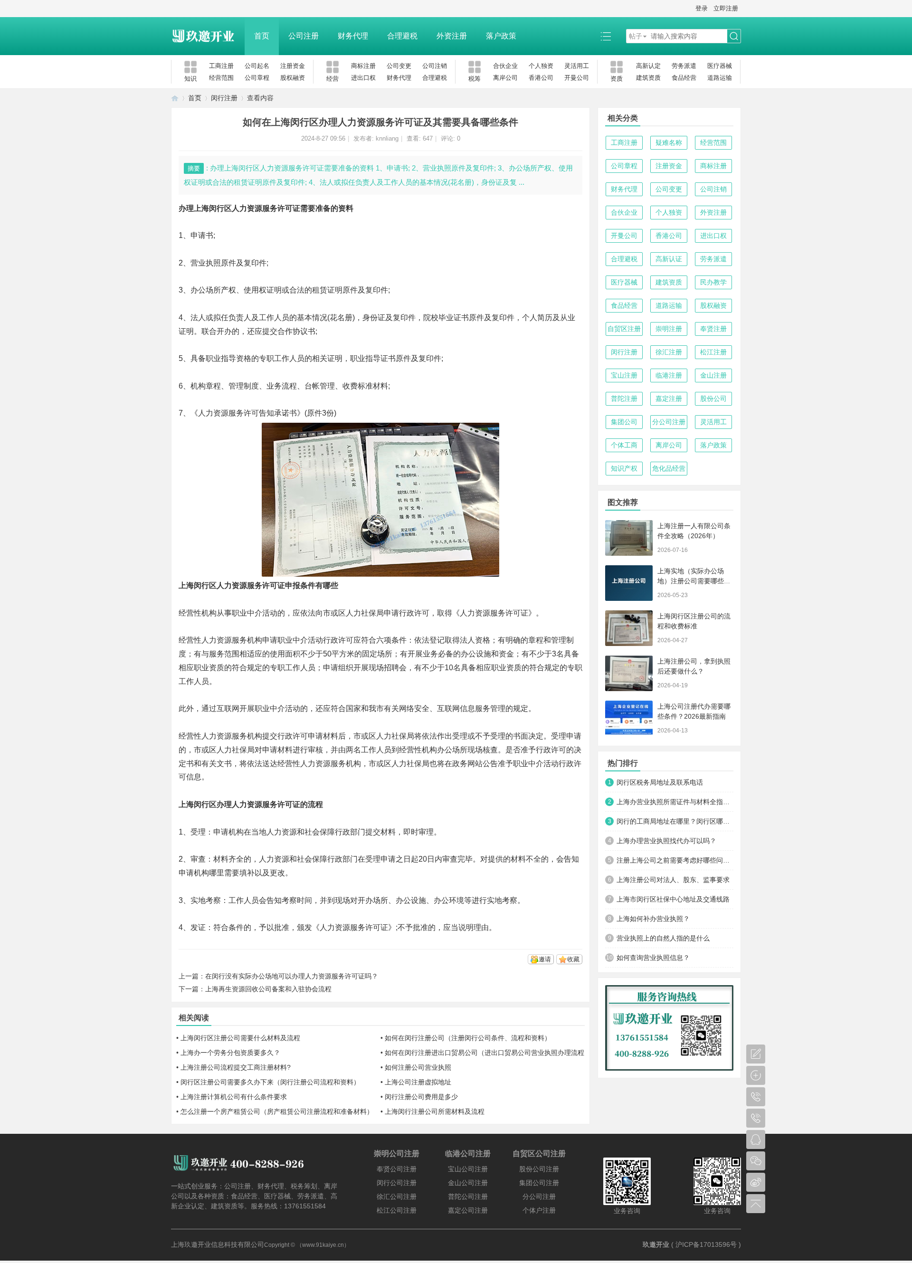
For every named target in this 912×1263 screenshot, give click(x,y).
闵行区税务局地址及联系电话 (660, 782)
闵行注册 (224, 98)
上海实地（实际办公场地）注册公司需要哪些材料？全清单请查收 (694, 581)
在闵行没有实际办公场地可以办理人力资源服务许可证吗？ (291, 976)
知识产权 (624, 468)
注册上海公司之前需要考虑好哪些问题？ (675, 860)
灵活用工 (576, 65)
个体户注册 (539, 1210)
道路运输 (719, 77)
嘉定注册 (669, 398)
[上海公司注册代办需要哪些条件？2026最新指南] (629, 718)
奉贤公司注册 (397, 1169)
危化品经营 (668, 468)
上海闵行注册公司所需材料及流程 (434, 1111)
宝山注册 (624, 375)
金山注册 (713, 375)
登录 (701, 8)
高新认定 (648, 65)
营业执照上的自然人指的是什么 (663, 938)
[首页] (175, 98)
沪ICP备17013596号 (706, 1244)
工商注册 (221, 65)
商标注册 (363, 65)
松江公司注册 (397, 1210)
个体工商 (624, 445)
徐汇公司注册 (397, 1196)
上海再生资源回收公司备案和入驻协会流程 (268, 989)
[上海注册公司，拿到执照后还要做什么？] (629, 673)
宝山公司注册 (468, 1169)
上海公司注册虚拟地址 (418, 1082)
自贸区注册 (624, 328)
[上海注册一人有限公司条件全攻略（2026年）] (629, 538)
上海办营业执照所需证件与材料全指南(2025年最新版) (675, 802)
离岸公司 (505, 77)
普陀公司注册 (468, 1196)
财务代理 (353, 36)
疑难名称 (669, 142)
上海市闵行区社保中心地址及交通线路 (673, 899)
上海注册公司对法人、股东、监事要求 (673, 879)
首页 (261, 36)
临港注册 (669, 375)
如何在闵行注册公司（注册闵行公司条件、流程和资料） (468, 1038)
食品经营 (684, 77)
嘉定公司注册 (468, 1210)
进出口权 (363, 77)
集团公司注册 (539, 1183)
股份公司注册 (539, 1169)
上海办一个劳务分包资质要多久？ (230, 1052)
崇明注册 (669, 328)
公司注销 (434, 65)
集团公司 (624, 422)
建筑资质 (648, 77)
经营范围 (221, 77)
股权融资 (292, 77)
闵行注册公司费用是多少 (421, 1097)
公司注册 (303, 36)
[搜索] (734, 36)
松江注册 (713, 352)
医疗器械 (719, 65)
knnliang (387, 138)
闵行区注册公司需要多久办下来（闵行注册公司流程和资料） (270, 1082)
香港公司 (541, 77)
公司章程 (257, 77)
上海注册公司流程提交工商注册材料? (235, 1067)
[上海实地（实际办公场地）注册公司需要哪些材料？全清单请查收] (629, 583)
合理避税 (402, 36)
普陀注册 (624, 398)
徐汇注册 (669, 352)
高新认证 (669, 259)
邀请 (545, 959)
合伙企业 (505, 65)
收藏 (573, 959)
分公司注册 (668, 422)
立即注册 (725, 8)
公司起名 (257, 65)
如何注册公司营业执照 (418, 1067)
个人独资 (541, 65)
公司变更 (399, 65)
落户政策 (501, 36)
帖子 (635, 36)
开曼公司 (576, 77)
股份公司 (713, 398)
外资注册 (452, 36)
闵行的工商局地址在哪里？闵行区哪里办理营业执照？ (675, 821)
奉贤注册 (713, 328)
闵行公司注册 (397, 1183)
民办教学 (713, 282)
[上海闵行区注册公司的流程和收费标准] (629, 628)
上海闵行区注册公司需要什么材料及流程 (240, 1038)
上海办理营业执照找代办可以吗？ (666, 841)
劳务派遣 (684, 65)
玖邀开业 (656, 1244)
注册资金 (292, 65)
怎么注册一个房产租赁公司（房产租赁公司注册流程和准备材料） (276, 1111)
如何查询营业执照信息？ (653, 957)
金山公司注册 (468, 1183)
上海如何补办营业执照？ (653, 918)
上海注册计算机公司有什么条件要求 (233, 1097)
